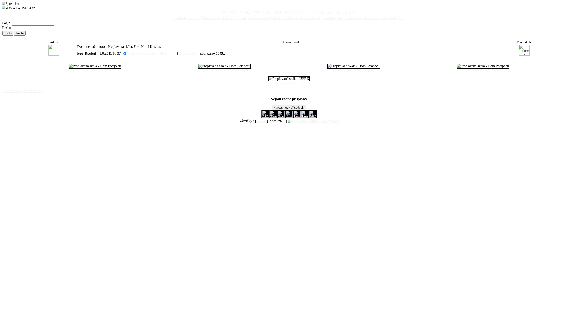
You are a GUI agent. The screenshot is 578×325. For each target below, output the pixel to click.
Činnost (184, 18)
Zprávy (313, 18)
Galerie (271, 12)
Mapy (291, 12)
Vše (229, 12)
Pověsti (354, 18)
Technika (292, 18)
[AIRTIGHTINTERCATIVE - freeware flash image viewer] (289, 116)
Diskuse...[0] (188, 53)
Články (249, 12)
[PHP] (304, 116)
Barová (230, 18)
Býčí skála (207, 18)
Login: (7, 23)
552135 (261, 121)
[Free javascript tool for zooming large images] (297, 116)
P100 (371, 18)
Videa (309, 12)
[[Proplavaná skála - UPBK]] (289, 78)
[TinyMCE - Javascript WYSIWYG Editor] (273, 116)
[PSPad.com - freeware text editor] (265, 116)
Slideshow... (167, 53)
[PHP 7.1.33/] (312, 116)
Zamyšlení (392, 18)
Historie (333, 18)
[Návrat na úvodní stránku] (18, 8)
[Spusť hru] (11, 4)
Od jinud (250, 18)
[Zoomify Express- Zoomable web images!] (281, 116)
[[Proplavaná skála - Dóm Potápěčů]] (95, 66)
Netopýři (272, 18)
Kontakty (325, 12)
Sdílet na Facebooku (141, 53)
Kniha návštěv (345, 12)
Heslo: (7, 28)
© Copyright (331, 121)
